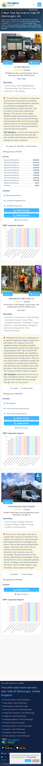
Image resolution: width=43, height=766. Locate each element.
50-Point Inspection (15, 23)
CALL (8, 62)
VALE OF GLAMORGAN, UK (18, 10)
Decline (36, 761)
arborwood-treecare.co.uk (16, 414)
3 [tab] (21, 57)
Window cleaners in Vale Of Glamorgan (17, 736)
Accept (28, 761)
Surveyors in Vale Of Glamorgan (14, 729)
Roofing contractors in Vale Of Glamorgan (18, 726)
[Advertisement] (21, 659)
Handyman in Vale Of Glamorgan (15, 716)
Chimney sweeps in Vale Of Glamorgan (17, 700)
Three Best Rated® (20, 764)
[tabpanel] (21, 48)
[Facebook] (2, 757)
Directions (31, 75)
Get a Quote (11, 403)
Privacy (4, 760)
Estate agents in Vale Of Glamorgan (16, 706)
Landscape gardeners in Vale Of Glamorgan (18, 719)
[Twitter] (6, 757)
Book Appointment (13, 195)
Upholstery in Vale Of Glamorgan (15, 732)
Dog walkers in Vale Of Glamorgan (15, 703)
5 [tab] (24, 57)
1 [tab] (18, 289)
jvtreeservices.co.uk (14, 206)
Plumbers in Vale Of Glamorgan (14, 723)
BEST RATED (5, 10)
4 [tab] (23, 289)
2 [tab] (19, 57)
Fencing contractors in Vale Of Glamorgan (18, 709)
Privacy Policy (32, 757)
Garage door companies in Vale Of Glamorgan (19, 713)
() (26, 70)
